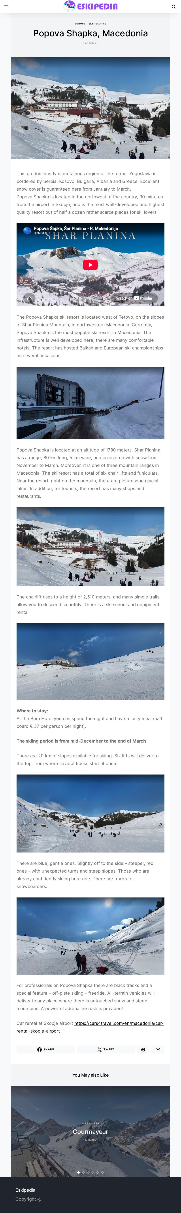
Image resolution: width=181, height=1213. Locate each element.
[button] (78, 1172)
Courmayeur (90, 1131)
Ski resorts (97, 23)
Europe (80, 23)
